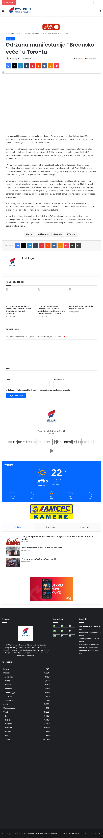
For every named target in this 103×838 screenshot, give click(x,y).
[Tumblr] (26, 65)
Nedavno (18, 527)
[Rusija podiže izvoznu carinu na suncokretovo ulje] (72, 636)
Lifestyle (8, 688)
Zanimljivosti (10, 700)
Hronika (8, 728)
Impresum (89, 833)
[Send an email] (18, 59)
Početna (10, 33)
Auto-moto (10, 677)
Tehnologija (10, 692)
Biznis (7, 681)
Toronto (72, 234)
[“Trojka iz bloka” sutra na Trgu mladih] (13, 562)
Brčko (7, 720)
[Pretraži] (100, 11)
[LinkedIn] (20, 65)
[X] (14, 65)
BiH (6, 716)
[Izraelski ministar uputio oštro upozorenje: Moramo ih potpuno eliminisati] (56, 729)
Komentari (84, 527)
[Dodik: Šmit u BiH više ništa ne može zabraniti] (64, 636)
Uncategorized (9, 708)
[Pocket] (56, 65)
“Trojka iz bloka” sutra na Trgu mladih (38, 559)
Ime (8, 368)
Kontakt (97, 833)
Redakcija (13, 59)
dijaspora (43, 234)
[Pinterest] (32, 65)
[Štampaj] (78, 245)
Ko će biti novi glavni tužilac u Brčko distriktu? (82, 307)
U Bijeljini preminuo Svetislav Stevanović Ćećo (35, 3)
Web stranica (58, 379)
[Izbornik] (3, 11)
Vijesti (18, 33)
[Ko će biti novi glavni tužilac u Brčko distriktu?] (83, 296)
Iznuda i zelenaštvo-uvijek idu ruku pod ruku (41, 548)
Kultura (8, 685)
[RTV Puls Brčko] (20, 10)
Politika (8, 731)
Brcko (30, 234)
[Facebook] (8, 65)
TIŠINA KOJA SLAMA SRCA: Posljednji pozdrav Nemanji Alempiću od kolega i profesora (18, 310)
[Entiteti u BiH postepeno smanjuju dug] (56, 632)
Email (9, 379)
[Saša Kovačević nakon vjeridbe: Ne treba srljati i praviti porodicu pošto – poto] (64, 627)
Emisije (6, 669)
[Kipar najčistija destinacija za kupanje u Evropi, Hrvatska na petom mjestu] (56, 627)
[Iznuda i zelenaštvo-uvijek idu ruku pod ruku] (13, 551)
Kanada (58, 234)
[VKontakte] (44, 65)
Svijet (7, 739)
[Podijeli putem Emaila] (72, 245)
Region (8, 735)
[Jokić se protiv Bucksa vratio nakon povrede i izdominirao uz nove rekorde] (64, 632)
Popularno (51, 527)
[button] (51, 451)
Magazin (6, 673)
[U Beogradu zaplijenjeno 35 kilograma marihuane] (72, 632)
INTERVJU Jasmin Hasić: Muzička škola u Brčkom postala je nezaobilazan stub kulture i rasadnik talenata (51, 310)
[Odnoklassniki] (50, 65)
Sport (5, 704)
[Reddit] (38, 65)
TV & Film (9, 696)
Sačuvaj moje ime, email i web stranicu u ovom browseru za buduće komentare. (40, 390)
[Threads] (81, 833)
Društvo (25, 33)
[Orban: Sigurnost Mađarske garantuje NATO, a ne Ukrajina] (72, 627)
